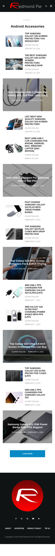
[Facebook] (16, 519)
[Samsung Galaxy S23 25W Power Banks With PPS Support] (27, 426)
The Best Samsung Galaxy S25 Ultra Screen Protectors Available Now (36, 60)
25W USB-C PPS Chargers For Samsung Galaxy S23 (35, 394)
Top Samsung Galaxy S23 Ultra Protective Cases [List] (35, 372)
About (8, 528)
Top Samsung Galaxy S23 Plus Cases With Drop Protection (35, 230)
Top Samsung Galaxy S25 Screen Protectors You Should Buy (36, 37)
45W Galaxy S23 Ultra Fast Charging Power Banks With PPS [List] (35, 312)
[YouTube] (33, 519)
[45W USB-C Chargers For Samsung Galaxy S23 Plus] (27, 180)
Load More (28, 454)
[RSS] (39, 519)
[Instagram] (27, 519)
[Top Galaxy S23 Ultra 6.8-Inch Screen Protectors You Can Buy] (27, 346)
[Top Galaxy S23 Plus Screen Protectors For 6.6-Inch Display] (27, 263)
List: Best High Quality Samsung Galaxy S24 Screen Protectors (36, 120)
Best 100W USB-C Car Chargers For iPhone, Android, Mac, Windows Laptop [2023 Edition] (36, 144)
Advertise (19, 528)
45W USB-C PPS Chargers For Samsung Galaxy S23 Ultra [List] (35, 289)
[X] (22, 519)
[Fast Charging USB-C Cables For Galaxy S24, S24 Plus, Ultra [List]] (27, 94)
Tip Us (47, 528)
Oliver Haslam (31, 45)
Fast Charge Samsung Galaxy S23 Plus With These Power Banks (35, 207)
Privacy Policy (34, 528)
